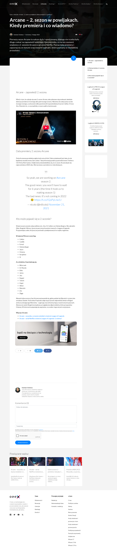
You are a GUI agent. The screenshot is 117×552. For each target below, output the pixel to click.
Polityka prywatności (74, 530)
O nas (70, 500)
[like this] (80, 34)
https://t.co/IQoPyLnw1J (47, 199)
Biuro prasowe (72, 512)
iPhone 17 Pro (72, 545)
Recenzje (37, 503)
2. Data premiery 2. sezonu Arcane (96, 69)
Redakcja (54, 500)
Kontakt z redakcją (57, 506)
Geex (11, 14)
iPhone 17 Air (72, 542)
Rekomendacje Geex (57, 503)
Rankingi (37, 509)
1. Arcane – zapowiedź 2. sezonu (95, 61)
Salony (70, 506)
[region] (46, 75)
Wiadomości (38, 500)
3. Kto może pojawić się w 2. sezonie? (96, 76)
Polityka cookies (73, 503)
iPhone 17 (71, 539)
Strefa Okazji (72, 515)
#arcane (61, 177)
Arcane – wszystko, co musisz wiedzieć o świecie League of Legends (41, 316)
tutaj (73, 430)
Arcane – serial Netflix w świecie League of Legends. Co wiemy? (40, 318)
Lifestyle (16, 14)
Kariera (70, 509)
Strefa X (37, 512)
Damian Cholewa (18, 34)
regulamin (41, 429)
